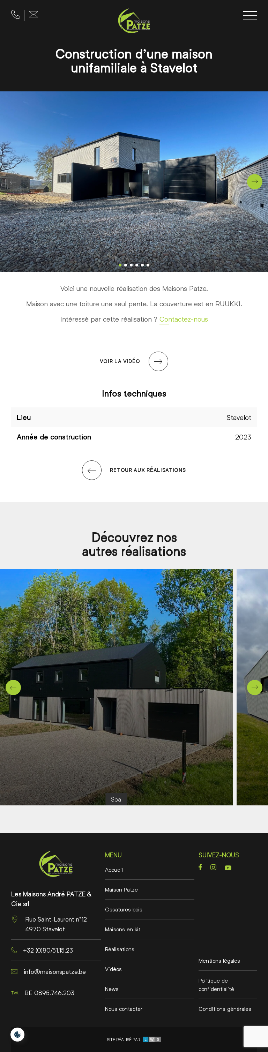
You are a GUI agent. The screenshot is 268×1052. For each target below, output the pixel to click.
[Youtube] (228, 867)
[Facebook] (200, 867)
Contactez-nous (183, 319)
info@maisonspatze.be (55, 971)
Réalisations (119, 949)
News (112, 988)
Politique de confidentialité (216, 984)
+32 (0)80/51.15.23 (48, 950)
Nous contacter (123, 1008)
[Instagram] (213, 867)
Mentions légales (219, 960)
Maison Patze (121, 889)
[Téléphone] (15, 14)
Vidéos (113, 968)
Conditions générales (225, 1008)
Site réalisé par (124, 1039)
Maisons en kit (123, 929)
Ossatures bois (123, 909)
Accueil (114, 869)
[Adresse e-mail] (33, 14)
